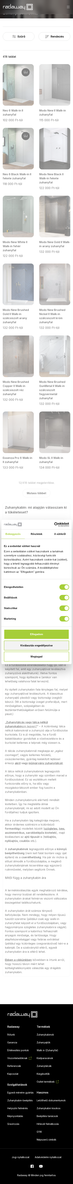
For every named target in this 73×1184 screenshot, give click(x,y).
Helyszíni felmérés (17, 1108)
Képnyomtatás (15, 1116)
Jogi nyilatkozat (20, 1157)
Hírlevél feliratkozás (48, 1123)
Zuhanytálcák (44, 1066)
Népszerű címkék (46, 1139)
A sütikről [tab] (60, 534)
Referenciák (14, 1066)
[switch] (64, 597)
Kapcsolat (12, 1073)
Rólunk (11, 1034)
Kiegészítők (43, 1073)
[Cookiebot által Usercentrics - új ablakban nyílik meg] (54, 524)
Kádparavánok (45, 1058)
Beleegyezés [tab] (13, 534)
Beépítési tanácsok (47, 1116)
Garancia (12, 1042)
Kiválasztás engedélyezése (36, 645)
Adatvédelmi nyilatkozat (48, 1157)
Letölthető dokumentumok (51, 1100)
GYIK (39, 1131)
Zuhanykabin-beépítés (20, 1100)
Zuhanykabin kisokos (48, 1108)
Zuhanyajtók (43, 1042)
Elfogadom (36, 634)
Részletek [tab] (36, 534)
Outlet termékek (46, 1081)
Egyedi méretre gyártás (20, 1092)
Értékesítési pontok (18, 1050)
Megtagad (36, 656)
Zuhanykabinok (45, 1034)
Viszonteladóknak (17, 1058)
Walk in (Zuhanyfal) (47, 1050)
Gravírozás (13, 1123)
